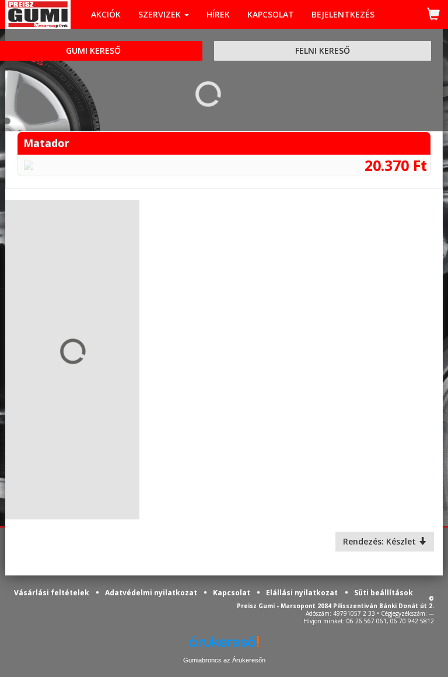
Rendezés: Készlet (380, 541)
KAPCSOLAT (270, 14)
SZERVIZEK (160, 14)
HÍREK (218, 14)
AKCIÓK (106, 14)
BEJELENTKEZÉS (343, 14)
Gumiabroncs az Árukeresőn (224, 660)
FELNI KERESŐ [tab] (322, 50)
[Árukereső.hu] (224, 645)
